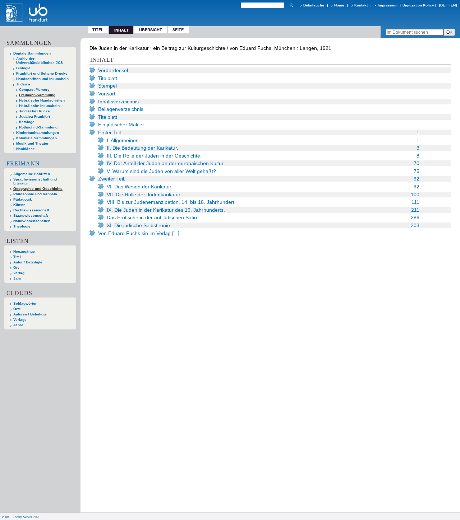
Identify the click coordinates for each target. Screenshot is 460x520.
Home (339, 5)
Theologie (22, 226)
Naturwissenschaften (31, 221)
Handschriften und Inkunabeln (42, 79)
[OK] (291, 5)
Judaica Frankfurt (34, 116)
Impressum (387, 5)
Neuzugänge (24, 251)
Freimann (23, 163)
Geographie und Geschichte (38, 189)
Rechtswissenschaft (31, 210)
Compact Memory (34, 90)
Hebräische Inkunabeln (39, 106)
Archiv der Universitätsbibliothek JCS (39, 61)
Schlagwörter (25, 303)
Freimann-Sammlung (37, 95)
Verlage (20, 320)
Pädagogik (22, 199)
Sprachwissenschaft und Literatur (35, 181)
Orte (17, 309)
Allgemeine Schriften (31, 174)
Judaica (23, 84)
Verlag (18, 273)
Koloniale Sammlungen (36, 138)
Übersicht (150, 29)
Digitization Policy (418, 5)
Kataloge (26, 122)
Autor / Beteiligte (27, 262)
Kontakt (361, 5)
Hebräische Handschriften (42, 100)
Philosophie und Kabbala (35, 194)
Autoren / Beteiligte (30, 314)
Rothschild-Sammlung (38, 127)
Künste (19, 205)
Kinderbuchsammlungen (37, 133)
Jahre (18, 325)
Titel (98, 29)
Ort (16, 268)
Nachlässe (25, 149)
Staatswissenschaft (30, 215)
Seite (178, 29)
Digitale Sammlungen (32, 53)
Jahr (17, 278)
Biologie (23, 68)
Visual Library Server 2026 (20, 517)
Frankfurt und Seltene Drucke (42, 73)
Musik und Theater (32, 143)
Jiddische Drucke (34, 111)
